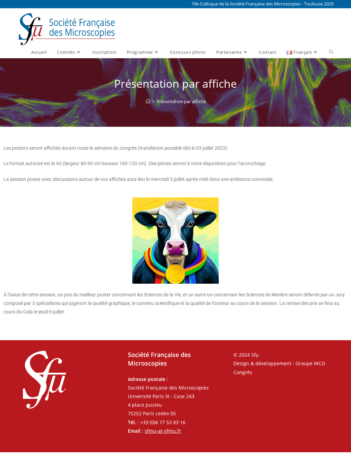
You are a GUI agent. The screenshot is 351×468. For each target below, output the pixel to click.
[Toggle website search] (331, 52)
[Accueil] (148, 101)
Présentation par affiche (181, 101)
